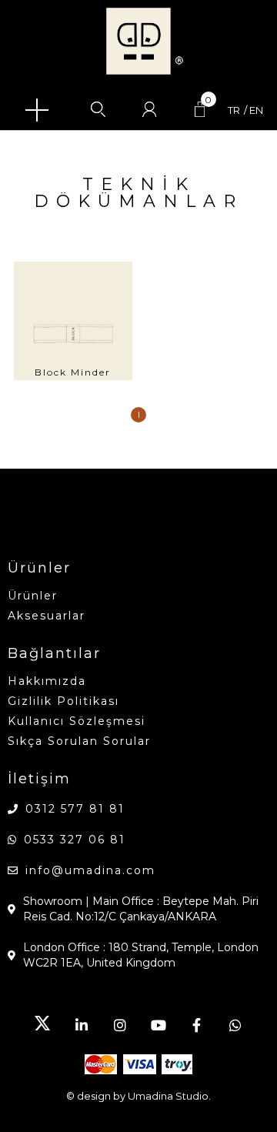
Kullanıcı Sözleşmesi (76, 721)
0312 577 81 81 (75, 809)
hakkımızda (47, 681)
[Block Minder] (73, 321)
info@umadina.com (90, 870)
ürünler (33, 595)
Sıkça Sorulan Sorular (79, 741)
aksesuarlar (46, 615)
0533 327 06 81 (74, 839)
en (256, 110)
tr (234, 110)
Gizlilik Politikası (63, 701)
